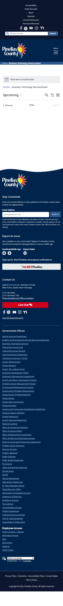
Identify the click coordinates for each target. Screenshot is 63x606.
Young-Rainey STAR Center (15, 522)
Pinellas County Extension (14, 446)
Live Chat (23, 304)
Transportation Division (13, 508)
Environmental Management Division (19, 387)
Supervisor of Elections (13, 497)
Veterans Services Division (15, 515)
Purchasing (8, 464)
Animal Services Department (15, 336)
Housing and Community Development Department (25, 409)
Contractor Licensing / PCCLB (16, 358)
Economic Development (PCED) (17, 373)
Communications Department (16, 355)
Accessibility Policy (36, 576)
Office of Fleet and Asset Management (20, 438)
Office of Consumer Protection (16, 428)
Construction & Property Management (19, 391)
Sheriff (6, 475)
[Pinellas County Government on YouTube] (31, 28)
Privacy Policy (11, 576)
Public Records (31, 9)
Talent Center (9, 550)
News (31, 13)
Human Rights (52, 576)
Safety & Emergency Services (16, 468)
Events (6, 87)
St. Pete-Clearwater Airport (14, 486)
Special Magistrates (12, 478)
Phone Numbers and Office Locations (18, 298)
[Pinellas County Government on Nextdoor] (42, 28)
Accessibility (31, 5)
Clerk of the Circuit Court (14, 347)
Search (53, 33)
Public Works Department (14, 460)
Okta (5, 539)
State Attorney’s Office (13, 489)
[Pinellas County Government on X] (8, 312)
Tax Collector (9, 504)
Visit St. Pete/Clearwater (14, 519)
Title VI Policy (31, 580)
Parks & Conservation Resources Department (23, 442)
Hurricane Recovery (31, 24)
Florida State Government (14, 402)
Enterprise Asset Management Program (20, 384)
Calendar (31, 16)
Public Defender (10, 457)
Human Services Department (16, 420)
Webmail (7, 546)
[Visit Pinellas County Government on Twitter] (26, 29)
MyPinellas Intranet (12, 536)
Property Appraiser (11, 453)
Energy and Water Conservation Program (21, 380)
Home (4, 63)
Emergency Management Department (19, 377)
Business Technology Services (16, 344)
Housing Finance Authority (15, 413)
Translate (27, 561)
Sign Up (55, 214)
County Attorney (10, 366)
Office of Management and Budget (18, 435)
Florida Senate (9, 398)
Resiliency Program (12, 500)
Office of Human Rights (13, 431)
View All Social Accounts (12, 318)
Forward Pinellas (10, 406)
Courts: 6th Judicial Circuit (15, 369)
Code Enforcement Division (15, 351)
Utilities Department (12, 511)
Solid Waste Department (14, 482)
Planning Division (11, 449)
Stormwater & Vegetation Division (18, 493)
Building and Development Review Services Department (27, 340)
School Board (9, 471)
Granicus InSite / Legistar (14, 532)
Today (31, 105)
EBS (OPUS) (8, 543)
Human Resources (31, 20)
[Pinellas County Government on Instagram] (37, 28)
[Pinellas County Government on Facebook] (21, 28)
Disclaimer (22, 576)
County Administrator (12, 362)
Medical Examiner (11, 424)
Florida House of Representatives (17, 395)
